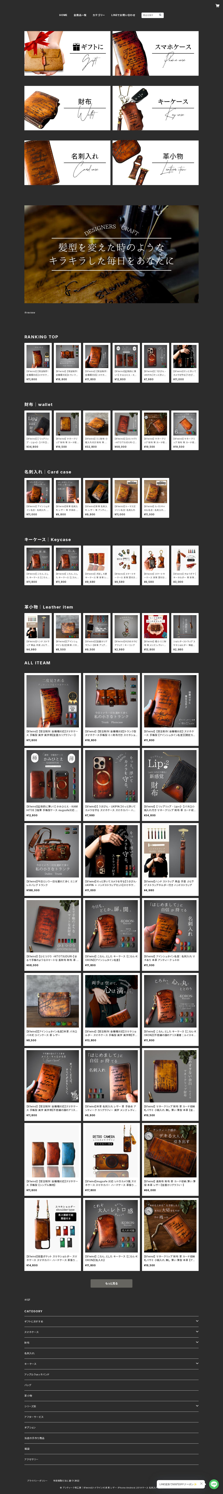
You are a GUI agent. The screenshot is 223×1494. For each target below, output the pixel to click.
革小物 (28, 1395)
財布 (27, 1342)
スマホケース (31, 1332)
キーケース (30, 1363)
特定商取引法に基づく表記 (66, 1480)
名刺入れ (29, 1353)
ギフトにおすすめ (33, 1321)
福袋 (27, 1448)
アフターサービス (34, 1416)
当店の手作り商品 (34, 1438)
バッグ (27, 1385)
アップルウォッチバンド (36, 1374)
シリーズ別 (30, 1406)
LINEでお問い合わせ (123, 15)
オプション (30, 1427)
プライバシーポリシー (37, 1480)
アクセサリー (31, 1459)
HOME (63, 15)
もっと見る (111, 1283)
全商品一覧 (80, 15)
